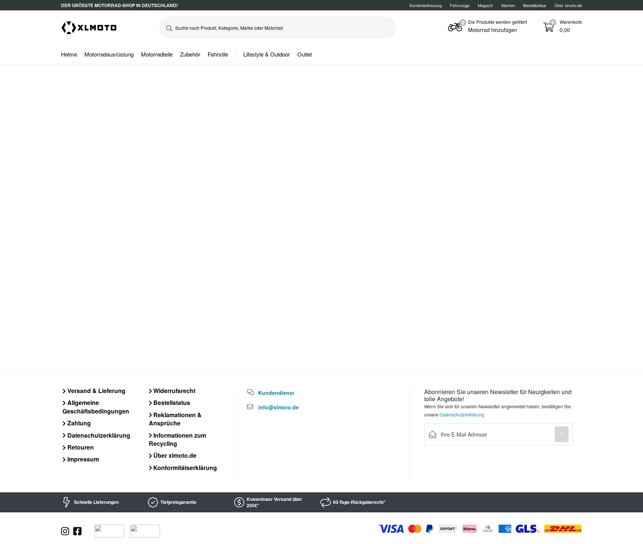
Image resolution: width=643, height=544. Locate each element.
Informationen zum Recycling (178, 439)
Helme (69, 54)
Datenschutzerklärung (98, 435)
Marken (508, 5)
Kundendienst (276, 392)
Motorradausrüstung (109, 54)
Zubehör (190, 54)
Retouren (80, 447)
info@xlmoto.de (278, 407)
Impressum (82, 459)
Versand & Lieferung (95, 390)
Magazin (485, 5)
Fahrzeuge (460, 5)
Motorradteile (157, 54)
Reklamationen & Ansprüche (175, 419)
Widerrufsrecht (173, 390)
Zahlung (78, 423)
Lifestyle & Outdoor (266, 54)
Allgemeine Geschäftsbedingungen (96, 406)
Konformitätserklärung (184, 467)
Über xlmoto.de (568, 5)
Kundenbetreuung (426, 5)
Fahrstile (218, 54)
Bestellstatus (171, 402)
